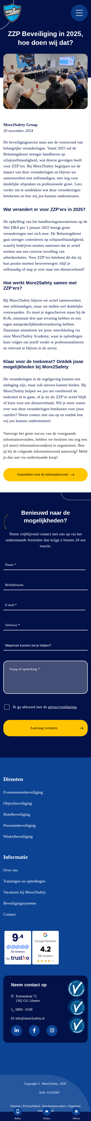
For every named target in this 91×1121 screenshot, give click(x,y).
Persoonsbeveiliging (19, 825)
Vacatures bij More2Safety (24, 892)
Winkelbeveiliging (18, 836)
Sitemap (15, 1106)
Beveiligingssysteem (19, 903)
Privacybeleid (31, 1106)
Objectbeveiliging (17, 803)
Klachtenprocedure (54, 1106)
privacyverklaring (62, 707)
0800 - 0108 (23, 1009)
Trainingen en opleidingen (24, 881)
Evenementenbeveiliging (23, 792)
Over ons (10, 870)
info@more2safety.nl (30, 1018)
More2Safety (50, 1083)
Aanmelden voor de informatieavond (42, 474)
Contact (9, 914)
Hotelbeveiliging (16, 814)
